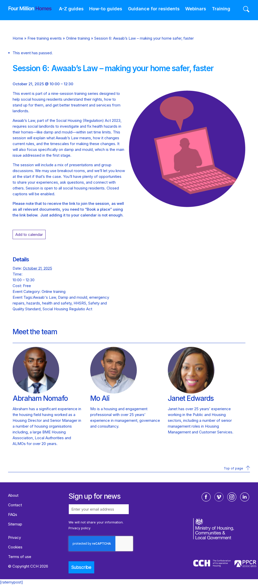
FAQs (12, 514)
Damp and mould (72, 297)
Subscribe (81, 567)
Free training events (44, 38)
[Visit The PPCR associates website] (245, 564)
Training (221, 8)
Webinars (195, 8)
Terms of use (19, 556)
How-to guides (105, 8)
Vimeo (218, 497)
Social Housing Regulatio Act (67, 309)
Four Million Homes (26, 8)
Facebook (206, 497)
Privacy (14, 537)
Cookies (15, 547)
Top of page (233, 468)
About (13, 495)
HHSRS (80, 303)
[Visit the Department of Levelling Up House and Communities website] (225, 538)
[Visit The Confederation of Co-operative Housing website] (212, 564)
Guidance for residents (154, 8)
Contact (15, 505)
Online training (78, 38)
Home (18, 38)
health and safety (57, 303)
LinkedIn (244, 497)
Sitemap (15, 524)
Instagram (231, 497)
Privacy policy (79, 528)
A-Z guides (71, 8)
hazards (33, 303)
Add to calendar (29, 234)
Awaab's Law (44, 297)
